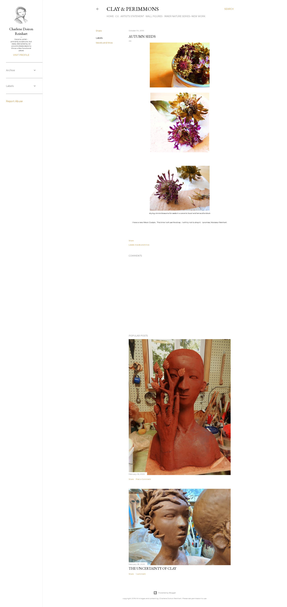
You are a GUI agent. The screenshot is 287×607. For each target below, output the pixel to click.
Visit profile (21, 55)
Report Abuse (14, 101)
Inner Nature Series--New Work (184, 16)
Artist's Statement (132, 16)
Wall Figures (154, 16)
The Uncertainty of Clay (152, 568)
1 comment (141, 574)
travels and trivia (104, 42)
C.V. (117, 16)
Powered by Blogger (167, 593)
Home (110, 16)
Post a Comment (143, 479)
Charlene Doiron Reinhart (21, 31)
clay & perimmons (133, 8)
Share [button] (99, 30)
